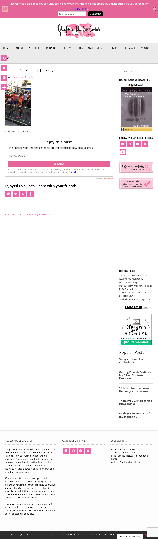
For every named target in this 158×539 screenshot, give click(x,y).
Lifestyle (68, 48)
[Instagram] (130, 145)
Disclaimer (109, 534)
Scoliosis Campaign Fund (123, 452)
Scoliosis (34, 48)
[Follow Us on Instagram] (145, 535)
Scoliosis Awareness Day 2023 (134, 299)
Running (51, 48)
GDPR (84, 534)
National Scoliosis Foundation (125, 462)
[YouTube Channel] (123, 153)
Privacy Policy (56, 534)
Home (6, 48)
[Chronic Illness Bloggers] (136, 344)
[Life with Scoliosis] (79, 30)
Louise (30, 77)
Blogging (113, 48)
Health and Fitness (90, 48)
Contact (130, 48)
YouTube (146, 48)
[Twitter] (15, 195)
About (19, 48)
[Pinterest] (23, 195)
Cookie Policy (72, 534)
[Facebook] (8, 195)
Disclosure (95, 534)
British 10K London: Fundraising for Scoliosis (28, 214)
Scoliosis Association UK (122, 449)
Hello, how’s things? (129, 282)
